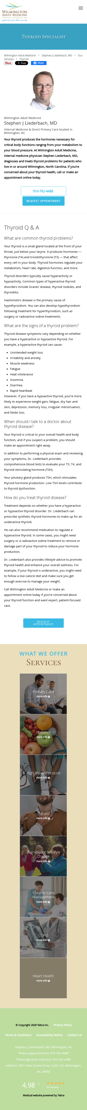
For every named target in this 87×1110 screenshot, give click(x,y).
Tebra (61, 1095)
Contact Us (74, 1035)
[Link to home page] (18, 12)
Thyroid (24, 59)
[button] (81, 8)
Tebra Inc (42, 1025)
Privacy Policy (63, 1025)
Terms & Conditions (18, 1035)
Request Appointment (44, 201)
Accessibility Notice (49, 1035)
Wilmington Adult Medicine (20, 55)
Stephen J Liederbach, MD (57, 55)
